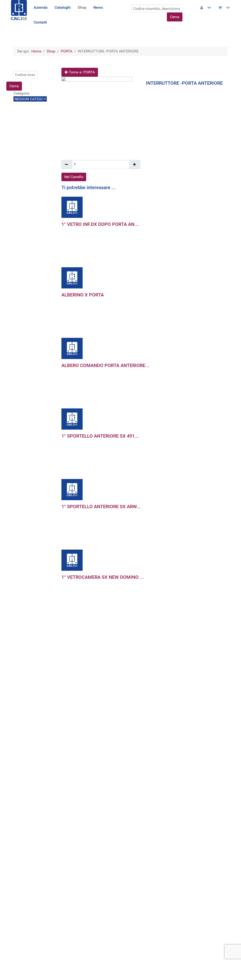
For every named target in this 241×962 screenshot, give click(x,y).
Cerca (174, 17)
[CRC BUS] (19, 10)
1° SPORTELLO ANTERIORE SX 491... (100, 436)
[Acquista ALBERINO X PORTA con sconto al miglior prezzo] (72, 277)
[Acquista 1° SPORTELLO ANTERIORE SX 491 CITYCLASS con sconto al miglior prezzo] (72, 418)
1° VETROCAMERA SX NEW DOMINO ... (102, 577)
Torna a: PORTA (81, 72)
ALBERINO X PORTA (82, 295)
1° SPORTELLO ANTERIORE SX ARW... (101, 506)
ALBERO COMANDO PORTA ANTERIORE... (105, 365)
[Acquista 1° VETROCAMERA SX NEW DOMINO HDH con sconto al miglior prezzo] (72, 560)
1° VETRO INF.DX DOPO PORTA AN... (100, 224)
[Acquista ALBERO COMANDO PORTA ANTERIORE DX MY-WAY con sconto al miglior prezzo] (72, 348)
